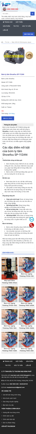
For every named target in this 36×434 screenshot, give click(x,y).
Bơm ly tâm (6, 127)
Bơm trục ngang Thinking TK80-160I (9, 327)
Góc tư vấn (26, 26)
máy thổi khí (19, 18)
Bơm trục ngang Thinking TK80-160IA (26, 327)
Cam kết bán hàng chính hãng (12, 394)
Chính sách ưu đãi (8, 416)
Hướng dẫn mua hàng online (11, 412)
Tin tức (16, 26)
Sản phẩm (6, 26)
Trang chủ (8, 22)
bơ (9, 151)
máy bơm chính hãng (18, 16)
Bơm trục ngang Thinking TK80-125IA (9, 350)
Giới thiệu (19, 22)
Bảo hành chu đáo (8, 405)
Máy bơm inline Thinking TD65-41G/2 (9, 282)
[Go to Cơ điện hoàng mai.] (2, 42)
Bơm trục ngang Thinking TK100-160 (26, 275)
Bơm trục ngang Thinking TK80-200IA (26, 304)
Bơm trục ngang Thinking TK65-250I (27, 350)
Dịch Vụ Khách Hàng (9, 422)
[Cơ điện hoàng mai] (6, 4)
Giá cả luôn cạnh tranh (9, 398)
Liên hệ (5, 30)
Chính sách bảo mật (9, 419)
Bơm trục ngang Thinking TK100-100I (9, 304)
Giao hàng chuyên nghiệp (10, 401)
